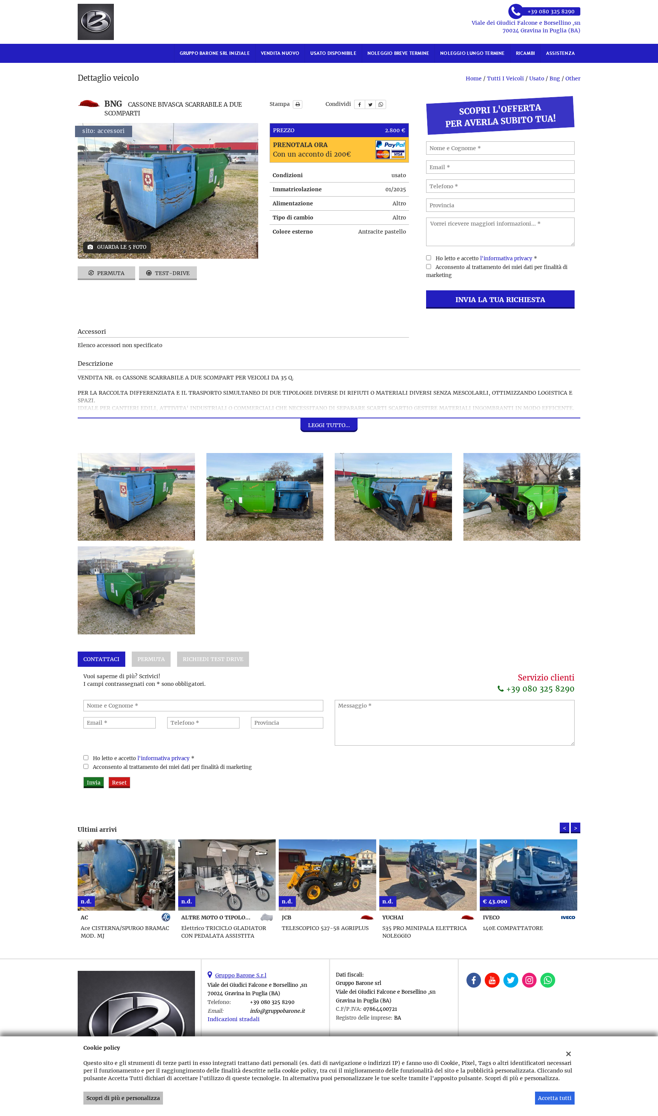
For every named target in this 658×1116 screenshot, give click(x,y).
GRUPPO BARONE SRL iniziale (215, 53)
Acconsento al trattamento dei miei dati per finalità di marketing (172, 767)
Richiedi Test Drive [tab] (213, 659)
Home (474, 78)
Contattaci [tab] (101, 659)
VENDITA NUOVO (280, 53)
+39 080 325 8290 (539, 688)
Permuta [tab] (151, 659)
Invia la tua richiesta (500, 299)
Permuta (110, 273)
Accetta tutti (555, 1098)
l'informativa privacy (506, 258)
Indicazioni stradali (234, 1019)
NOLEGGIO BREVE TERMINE (398, 53)
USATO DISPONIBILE (333, 53)
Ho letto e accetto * (486, 258)
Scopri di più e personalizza (123, 1098)
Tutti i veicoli (505, 78)
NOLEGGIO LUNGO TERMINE (472, 53)
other (572, 78)
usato (536, 78)
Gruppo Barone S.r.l (241, 975)
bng (554, 78)
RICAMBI (525, 53)
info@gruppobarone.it (277, 1011)
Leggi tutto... (329, 425)
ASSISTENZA (560, 53)
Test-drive (171, 273)
